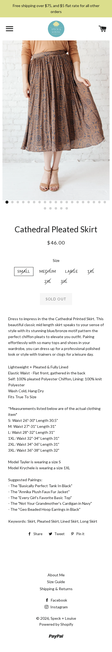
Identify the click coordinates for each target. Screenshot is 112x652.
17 (94, 202)
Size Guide (56, 581)
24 (67, 208)
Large (71, 271)
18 (99, 202)
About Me (56, 575)
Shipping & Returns (56, 588)
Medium (47, 271)
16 (88, 202)
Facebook (58, 600)
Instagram (58, 607)
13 (72, 202)
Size (56, 260)
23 (61, 208)
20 (45, 208)
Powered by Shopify (56, 624)
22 (56, 208)
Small (23, 271)
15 (83, 202)
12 (67, 202)
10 (56, 202)
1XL (90, 271)
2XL (47, 281)
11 (61, 202)
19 (105, 202)
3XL (64, 281)
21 (50, 208)
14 (77, 202)
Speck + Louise (63, 618)
